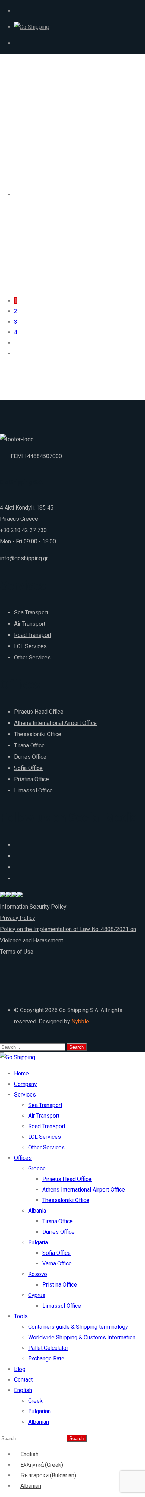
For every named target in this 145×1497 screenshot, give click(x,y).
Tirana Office (29, 745)
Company (25, 1084)
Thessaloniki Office (37, 734)
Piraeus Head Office (38, 711)
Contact (23, 1379)
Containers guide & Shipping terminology (78, 1327)
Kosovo (37, 1274)
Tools (21, 1316)
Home (21, 1073)
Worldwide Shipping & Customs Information (81, 1337)
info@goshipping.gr (24, 558)
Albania (37, 1210)
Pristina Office (31, 779)
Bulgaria (38, 1242)
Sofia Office (28, 768)
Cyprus (36, 1295)
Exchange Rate (46, 1358)
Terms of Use (16, 951)
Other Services (32, 657)
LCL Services (30, 646)
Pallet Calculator (48, 1348)
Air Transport (29, 623)
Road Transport (32, 635)
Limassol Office (33, 790)
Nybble (80, 1021)
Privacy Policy (17, 918)
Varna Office (57, 1263)
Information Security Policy (33, 906)
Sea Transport (31, 612)
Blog (19, 1369)
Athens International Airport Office (55, 723)
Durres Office (30, 756)
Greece (37, 1168)
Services (25, 1094)
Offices (23, 1158)
